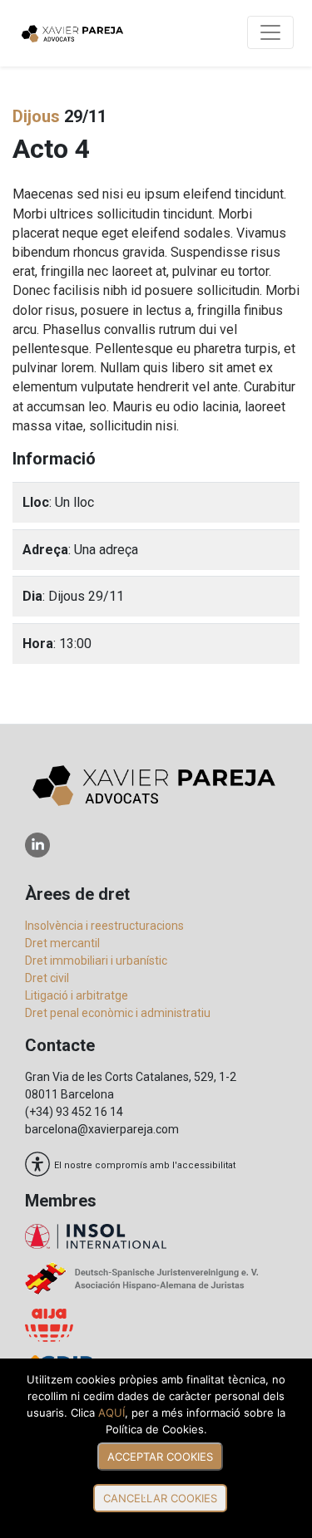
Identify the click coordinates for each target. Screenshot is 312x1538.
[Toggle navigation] (270, 32)
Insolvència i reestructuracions (104, 925)
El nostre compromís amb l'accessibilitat (144, 1164)
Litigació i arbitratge (76, 995)
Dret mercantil (62, 943)
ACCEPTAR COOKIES (160, 1456)
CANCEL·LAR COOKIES (160, 1498)
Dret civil (47, 978)
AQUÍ (111, 1412)
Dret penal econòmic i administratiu (117, 1013)
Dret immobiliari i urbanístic (96, 960)
